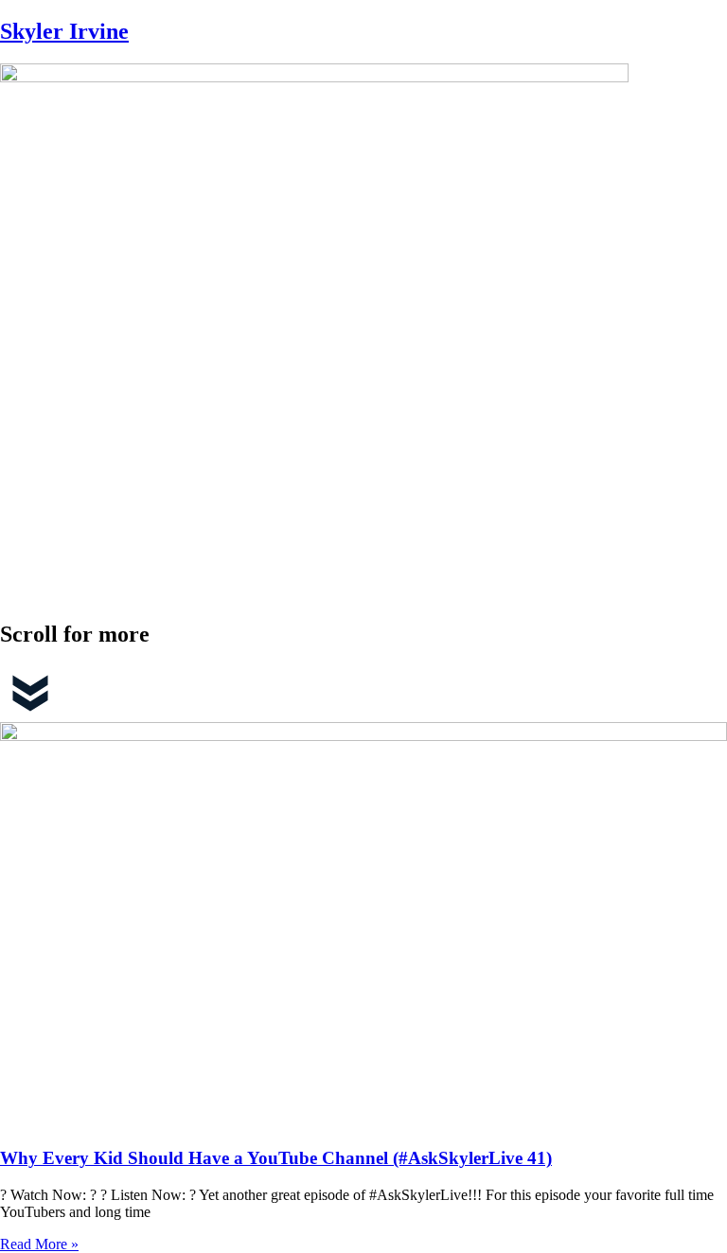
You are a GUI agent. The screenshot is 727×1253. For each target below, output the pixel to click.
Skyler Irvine (64, 31)
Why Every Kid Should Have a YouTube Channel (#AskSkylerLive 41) (276, 1158)
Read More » (39, 1244)
